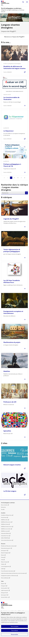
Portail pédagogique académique (11, 8)
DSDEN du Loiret (4, 531)
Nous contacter (4, 505)
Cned (2, 559)
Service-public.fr (4, 588)
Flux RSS (2, 509)
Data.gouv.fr (3, 592)
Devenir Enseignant (5, 552)
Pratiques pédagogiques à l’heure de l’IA (12, 165)
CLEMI (2, 568)
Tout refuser (14, 630)
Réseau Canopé (4, 562)
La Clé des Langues (9, 491)
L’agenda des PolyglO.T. (11, 219)
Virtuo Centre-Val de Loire (6, 540)
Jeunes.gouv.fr (4, 550)
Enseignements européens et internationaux (13, 312)
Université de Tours (5, 535)
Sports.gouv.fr (4, 595)
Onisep (2, 557)
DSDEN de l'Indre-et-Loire (6, 526)
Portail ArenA (4, 517)
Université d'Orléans (5, 533)
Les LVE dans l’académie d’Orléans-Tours (11, 281)
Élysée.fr (3, 583)
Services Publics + (4, 597)
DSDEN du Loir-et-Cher (6, 529)
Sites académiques (5, 578)
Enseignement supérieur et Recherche (8, 575)
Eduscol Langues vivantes (12, 465)
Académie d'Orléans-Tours (6, 515)
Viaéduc (3, 564)
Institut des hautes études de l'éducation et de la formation (13, 573)
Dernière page (25, 178)
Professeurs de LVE (9, 402)
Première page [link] (4, 178)
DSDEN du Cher (4, 519)
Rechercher (23, 2)
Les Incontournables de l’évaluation (11, 98)
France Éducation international (7, 571)
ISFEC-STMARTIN (4, 538)
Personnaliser (14, 634)
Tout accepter (14, 626)
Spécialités (7, 431)
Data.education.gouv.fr (6, 548)
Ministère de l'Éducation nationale (8, 546)
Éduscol (2, 555)
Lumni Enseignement (5, 566)
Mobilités (6, 371)
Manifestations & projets (11, 342)
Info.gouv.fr (3, 586)
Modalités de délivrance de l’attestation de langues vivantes (14, 67)
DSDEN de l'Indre (4, 524)
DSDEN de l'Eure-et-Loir (6, 522)
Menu (27, 2)
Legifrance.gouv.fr (4, 590)
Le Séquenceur (8, 131)
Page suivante (21, 178)
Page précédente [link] (8, 178)
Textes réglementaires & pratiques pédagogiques (11, 250)
